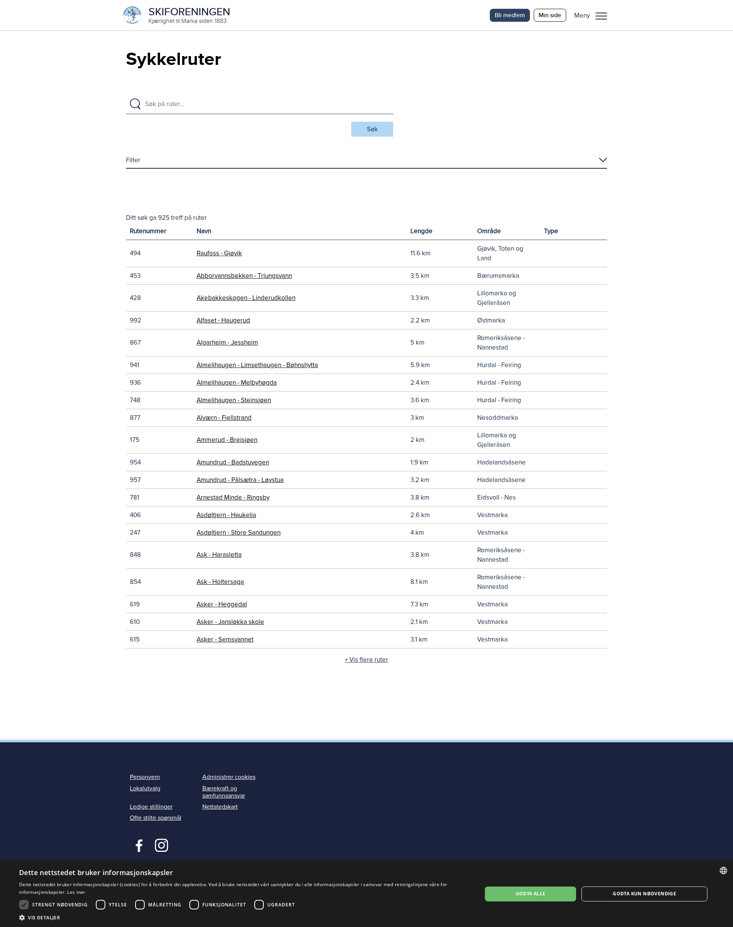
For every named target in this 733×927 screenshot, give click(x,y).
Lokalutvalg (145, 788)
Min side (550, 15)
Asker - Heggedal (222, 604)
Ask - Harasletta (219, 555)
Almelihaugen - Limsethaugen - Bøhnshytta (257, 365)
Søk (372, 129)
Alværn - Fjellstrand (224, 418)
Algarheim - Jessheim (227, 343)
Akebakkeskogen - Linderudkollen (246, 298)
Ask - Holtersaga (220, 582)
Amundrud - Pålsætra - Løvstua (240, 480)
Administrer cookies (228, 777)
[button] (593, 15)
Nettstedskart (220, 807)
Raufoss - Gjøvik (219, 253)
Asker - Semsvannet (225, 639)
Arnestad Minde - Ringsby (233, 497)
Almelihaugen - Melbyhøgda (237, 383)
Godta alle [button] (531, 893)
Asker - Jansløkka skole (230, 622)
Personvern (145, 777)
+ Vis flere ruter (366, 660)
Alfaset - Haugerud (223, 320)
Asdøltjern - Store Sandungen (239, 533)
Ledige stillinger (151, 807)
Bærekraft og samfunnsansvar (223, 792)
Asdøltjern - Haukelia (226, 515)
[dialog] (366, 894)
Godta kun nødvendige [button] (644, 893)
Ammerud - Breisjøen (227, 440)
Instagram (161, 844)
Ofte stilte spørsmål (155, 818)
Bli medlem (510, 15)
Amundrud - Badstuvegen (233, 462)
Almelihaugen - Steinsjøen (234, 400)
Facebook (137, 844)
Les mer (76, 892)
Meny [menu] (601, 15)
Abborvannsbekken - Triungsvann (244, 276)
